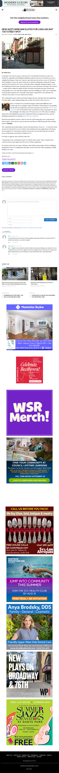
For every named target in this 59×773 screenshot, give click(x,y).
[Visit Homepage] (29, 9)
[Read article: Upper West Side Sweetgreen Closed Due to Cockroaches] (44, 273)
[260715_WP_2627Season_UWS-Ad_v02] (29, 674)
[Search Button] (56, 10)
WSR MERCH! (34, 755)
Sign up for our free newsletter (29, 22)
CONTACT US (17, 755)
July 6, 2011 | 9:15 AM (7, 34)
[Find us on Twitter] (29, 769)
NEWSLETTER (25, 755)
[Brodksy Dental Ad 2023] (29, 626)
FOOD (15, 34)
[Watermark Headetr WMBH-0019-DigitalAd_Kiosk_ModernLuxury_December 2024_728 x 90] (29, 3)
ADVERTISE (42, 755)
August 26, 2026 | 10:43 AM (38, 286)
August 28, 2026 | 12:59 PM (9, 286)
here (33, 153)
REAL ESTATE (28, 34)
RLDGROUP (33, 760)
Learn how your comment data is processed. (31, 227)
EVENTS (49, 755)
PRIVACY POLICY (21, 756)
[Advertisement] (29, 494)
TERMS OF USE (31, 756)
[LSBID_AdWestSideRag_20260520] (29, 722)
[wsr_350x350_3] (29, 370)
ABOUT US (9, 755)
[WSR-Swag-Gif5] (29, 412)
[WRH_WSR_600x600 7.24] (29, 327)
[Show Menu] (2, 10)
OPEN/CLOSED (20, 34)
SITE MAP (39, 756)
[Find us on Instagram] (30, 769)
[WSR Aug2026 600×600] (29, 579)
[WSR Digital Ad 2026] (30, 530)
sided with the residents (30, 116)
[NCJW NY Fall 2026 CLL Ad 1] (29, 460)
